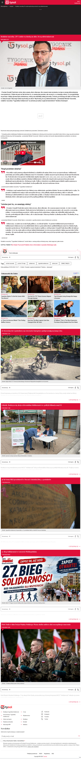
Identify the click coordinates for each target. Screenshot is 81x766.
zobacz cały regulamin (33, 747)
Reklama (25, 724)
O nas (24, 712)
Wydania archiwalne (8, 722)
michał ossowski (10, 263)
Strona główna (4, 6)
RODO (40, 753)
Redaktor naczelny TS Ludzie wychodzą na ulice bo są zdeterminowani (31, 6)
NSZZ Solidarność (77, 2)
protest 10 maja (21, 263)
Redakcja (25, 719)
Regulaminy (47, 753)
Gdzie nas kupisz (7, 719)
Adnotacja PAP (7, 724)
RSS (53, 753)
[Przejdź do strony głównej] (11, 2)
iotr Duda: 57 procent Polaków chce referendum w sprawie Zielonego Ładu (33, 245)
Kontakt (25, 722)
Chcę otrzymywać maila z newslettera (14, 741)
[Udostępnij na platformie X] (78, 257)
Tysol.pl (45, 756)
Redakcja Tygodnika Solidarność (11, 712)
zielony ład (54, 263)
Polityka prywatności (32, 753)
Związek (11, 6)
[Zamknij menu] (2, 2)
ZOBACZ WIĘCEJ (65, 263)
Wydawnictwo (26, 715)
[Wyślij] (79, 736)
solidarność (32, 263)
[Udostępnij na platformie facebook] (75, 257)
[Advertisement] (40, 22)
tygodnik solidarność (43, 263)
